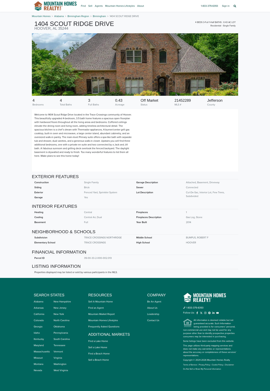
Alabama (59, 16)
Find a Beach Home (99, 353)
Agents (99, 5)
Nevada (38, 370)
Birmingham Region (78, 16)
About (140, 5)
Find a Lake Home (98, 341)
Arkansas (39, 307)
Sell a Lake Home (97, 347)
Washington (60, 364)
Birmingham (99, 16)
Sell (90, 5)
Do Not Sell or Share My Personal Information (202, 369)
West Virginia (61, 370)
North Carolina (61, 320)
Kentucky (39, 339)
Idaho (37, 332)
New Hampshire (62, 301)
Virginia (58, 357)
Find (83, 5)
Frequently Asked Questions (103, 326)
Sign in (226, 5)
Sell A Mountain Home (100, 301)
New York (59, 314)
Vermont (58, 351)
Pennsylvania (61, 332)
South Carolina (62, 339)
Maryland (39, 345)
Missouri (38, 357)
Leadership (153, 314)
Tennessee (59, 345)
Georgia (38, 326)
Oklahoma (59, 326)
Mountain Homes (41, 16)
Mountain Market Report (101, 314)
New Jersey (60, 307)
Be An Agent (154, 301)
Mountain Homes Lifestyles (120, 5)
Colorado (39, 320)
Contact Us (153, 320)
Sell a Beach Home (98, 359)
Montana (38, 364)
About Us (152, 307)
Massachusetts (42, 351)
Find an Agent (96, 307)
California (39, 314)
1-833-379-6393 (209, 5)
